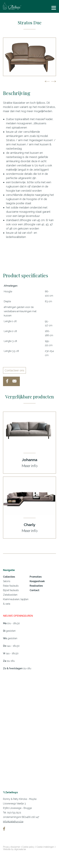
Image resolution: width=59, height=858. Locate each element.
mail (14, 381)
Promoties (36, 576)
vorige (47, 81)
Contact (34, 590)
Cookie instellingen (45, 847)
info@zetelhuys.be (13, 821)
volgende (53, 81)
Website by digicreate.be (14, 849)
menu (53, 8)
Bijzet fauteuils (11, 590)
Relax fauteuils (11, 585)
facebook (7, 381)
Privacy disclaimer (11, 847)
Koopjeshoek (37, 581)
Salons (6, 581)
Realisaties (36, 585)
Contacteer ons (14, 370)
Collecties (9, 576)
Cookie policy (28, 847)
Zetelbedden (10, 594)
